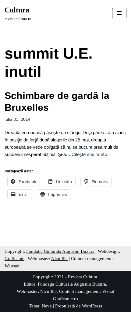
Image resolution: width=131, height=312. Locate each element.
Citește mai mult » (90, 154)
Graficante (14, 258)
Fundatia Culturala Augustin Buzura (60, 251)
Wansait (12, 265)
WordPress (92, 306)
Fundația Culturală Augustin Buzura (72, 284)
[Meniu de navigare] (119, 13)
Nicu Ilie (59, 258)
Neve (47, 306)
